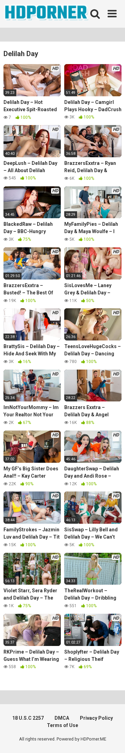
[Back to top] (112, 739)
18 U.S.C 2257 (28, 718)
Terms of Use (62, 725)
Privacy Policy (96, 718)
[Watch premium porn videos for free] (46, 13)
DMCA (62, 718)
